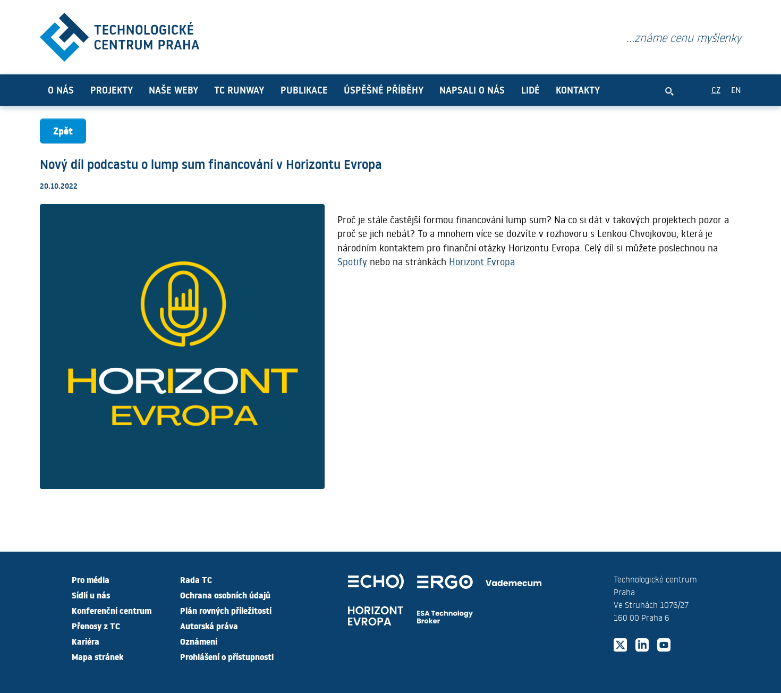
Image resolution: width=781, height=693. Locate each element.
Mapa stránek (97, 656)
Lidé (530, 90)
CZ (715, 89)
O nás (61, 90)
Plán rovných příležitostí (225, 610)
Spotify (352, 261)
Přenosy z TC (96, 625)
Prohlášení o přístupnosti (227, 656)
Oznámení (198, 641)
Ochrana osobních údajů (225, 594)
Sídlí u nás (91, 594)
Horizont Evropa (482, 261)
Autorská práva (209, 625)
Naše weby (173, 90)
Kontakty (578, 90)
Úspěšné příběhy (383, 90)
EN (736, 89)
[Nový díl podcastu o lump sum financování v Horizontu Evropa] (119, 35)
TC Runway (239, 90)
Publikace (304, 90)
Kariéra (85, 641)
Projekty (111, 90)
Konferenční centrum (111, 610)
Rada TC (196, 579)
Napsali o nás (472, 90)
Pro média (90, 579)
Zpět (63, 130)
